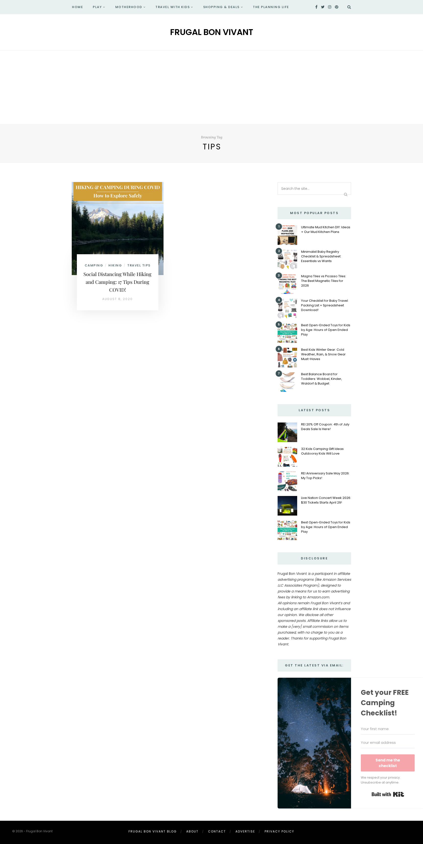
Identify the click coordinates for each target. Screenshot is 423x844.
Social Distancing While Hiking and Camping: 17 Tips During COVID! (117, 282)
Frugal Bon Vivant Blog (153, 831)
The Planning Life (271, 7)
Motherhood (128, 7)
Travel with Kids (172, 7)
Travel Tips (139, 265)
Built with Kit (388, 794)
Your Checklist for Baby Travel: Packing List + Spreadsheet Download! (325, 305)
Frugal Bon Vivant (211, 32)
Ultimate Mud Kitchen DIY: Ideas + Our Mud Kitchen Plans (325, 229)
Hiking (115, 265)
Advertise (245, 831)
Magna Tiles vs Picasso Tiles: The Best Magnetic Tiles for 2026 (323, 281)
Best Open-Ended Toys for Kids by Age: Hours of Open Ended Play (325, 330)
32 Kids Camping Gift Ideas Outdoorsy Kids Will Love (322, 451)
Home (77, 7)
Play (97, 7)
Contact (217, 831)
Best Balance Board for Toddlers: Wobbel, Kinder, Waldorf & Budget (321, 379)
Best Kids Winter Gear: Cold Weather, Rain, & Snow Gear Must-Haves (323, 354)
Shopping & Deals (221, 7)
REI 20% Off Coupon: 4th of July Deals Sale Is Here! (325, 426)
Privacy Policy (279, 831)
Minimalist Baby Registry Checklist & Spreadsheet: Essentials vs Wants (321, 256)
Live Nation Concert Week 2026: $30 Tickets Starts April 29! (326, 500)
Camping (94, 265)
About (192, 831)
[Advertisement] (211, 87)
